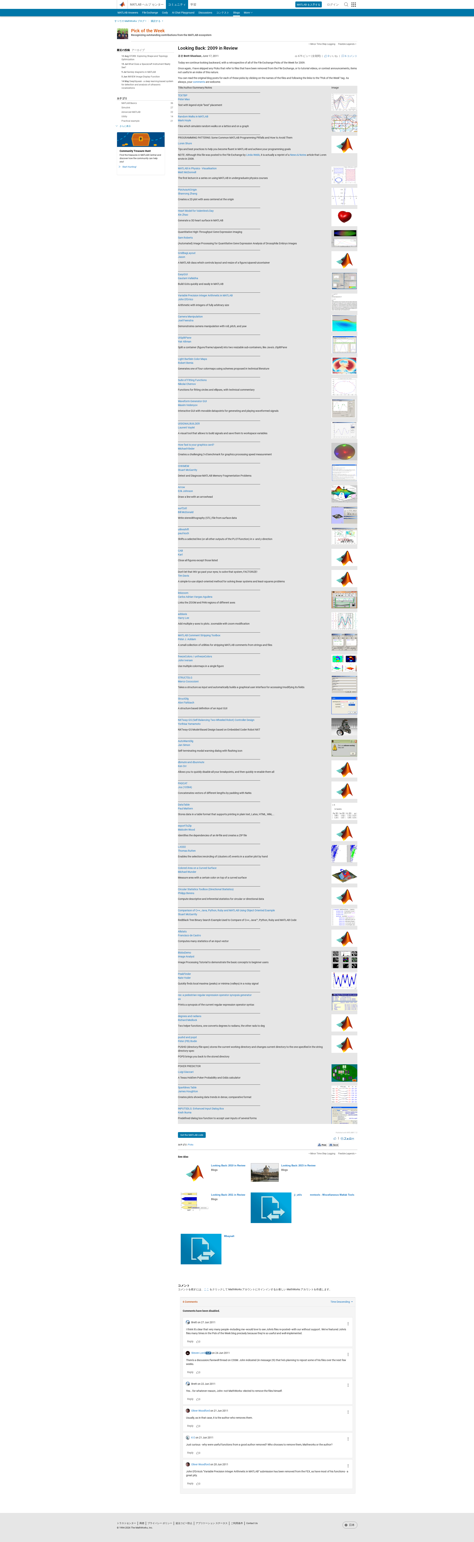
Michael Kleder (186, 448)
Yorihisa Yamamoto (189, 723)
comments (199, 81)
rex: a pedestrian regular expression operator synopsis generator (215, 995)
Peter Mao (184, 99)
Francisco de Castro (189, 935)
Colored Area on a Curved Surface (197, 867)
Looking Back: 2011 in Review (228, 1194)
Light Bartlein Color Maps (192, 358)
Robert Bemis (185, 362)
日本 (351, 1525)
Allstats (182, 931)
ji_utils (298, 1194)
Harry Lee (183, 617)
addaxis (182, 614)
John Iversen (185, 660)
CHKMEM (183, 466)
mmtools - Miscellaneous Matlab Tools (332, 1194)
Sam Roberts (185, 237)
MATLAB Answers (127, 12)
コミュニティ (177, 4)
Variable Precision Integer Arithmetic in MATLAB (205, 295)
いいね (332, 55)
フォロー (348, 1138)
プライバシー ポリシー (160, 1523)
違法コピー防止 (184, 1523)
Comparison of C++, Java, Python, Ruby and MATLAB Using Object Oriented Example (226, 910)
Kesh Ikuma (184, 1112)
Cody (165, 12)
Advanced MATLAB (147, 112)
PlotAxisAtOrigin (187, 189)
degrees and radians (189, 1016)
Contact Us (252, 1523)
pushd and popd (187, 1037)
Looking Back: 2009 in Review (208, 48)
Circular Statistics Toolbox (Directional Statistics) (206, 889)
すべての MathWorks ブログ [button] (129, 21)
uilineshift (183, 529)
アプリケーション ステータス (212, 1523)
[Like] (335, 1138)
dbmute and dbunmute (191, 762)
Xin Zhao (183, 214)
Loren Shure (185, 143)
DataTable (184, 804)
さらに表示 (125, 126)
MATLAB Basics (147, 103)
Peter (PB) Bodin (187, 1041)
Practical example (147, 121)
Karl (180, 554)
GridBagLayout (187, 253)
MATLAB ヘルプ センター (147, 4)
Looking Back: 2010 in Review (228, 1165)
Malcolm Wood (186, 829)
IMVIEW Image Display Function (144, 76)
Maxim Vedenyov (188, 405)
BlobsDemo (184, 952)
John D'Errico (185, 299)
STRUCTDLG (185, 677)
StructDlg (183, 698)
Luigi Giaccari (185, 1071)
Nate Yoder (184, 977)
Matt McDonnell (187, 172)
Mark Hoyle (184, 120)
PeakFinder (184, 973)
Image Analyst (186, 956)
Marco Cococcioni (188, 681)
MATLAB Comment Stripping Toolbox (199, 635)
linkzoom (183, 592)
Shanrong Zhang (187, 193)
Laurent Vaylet (186, 427)
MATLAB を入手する (308, 4)
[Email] (333, 1144)
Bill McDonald (185, 512)
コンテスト (222, 12)
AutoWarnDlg (185, 741)
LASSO (182, 846)
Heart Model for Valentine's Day (196, 210)
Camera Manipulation (190, 316)
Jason (181, 256)
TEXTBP (182, 95)
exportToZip (185, 825)
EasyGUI (183, 274)
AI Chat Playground (183, 12)
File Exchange (150, 12)
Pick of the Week (148, 30)
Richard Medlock (187, 1020)
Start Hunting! (129, 167)
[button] (346, 4)
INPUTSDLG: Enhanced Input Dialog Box (201, 1108)
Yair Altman (184, 341)
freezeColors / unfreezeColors (195, 656)
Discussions (205, 12)
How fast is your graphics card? (196, 444)
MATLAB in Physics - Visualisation (197, 168)
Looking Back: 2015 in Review (298, 1165)
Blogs (236, 12)
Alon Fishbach (186, 702)
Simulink (147, 107)
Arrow (181, 487)
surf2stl (182, 508)
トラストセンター (126, 1523)
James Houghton (188, 1091)
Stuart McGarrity (187, 469)
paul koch (183, 533)
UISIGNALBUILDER (189, 423)
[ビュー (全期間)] (296, 56)
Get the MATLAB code (191, 1135)
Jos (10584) (185, 787)
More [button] (247, 12)
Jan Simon (184, 744)
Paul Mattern (185, 808)
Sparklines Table (187, 1087)
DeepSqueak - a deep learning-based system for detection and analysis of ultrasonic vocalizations (147, 84)
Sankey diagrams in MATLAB (141, 72)
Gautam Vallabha (188, 278)
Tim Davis (183, 575)
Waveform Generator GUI (192, 401)
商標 (141, 1523)
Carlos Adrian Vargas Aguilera (195, 596)
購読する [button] (156, 21)
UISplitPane (184, 337)
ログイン (334, 6)
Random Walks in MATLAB (193, 116)
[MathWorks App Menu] (353, 4)
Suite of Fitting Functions (192, 380)
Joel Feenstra (185, 320)
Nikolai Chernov (187, 383)
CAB (180, 550)
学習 (193, 4)
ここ (206, 1289)
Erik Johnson (185, 491)
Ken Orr (182, 766)
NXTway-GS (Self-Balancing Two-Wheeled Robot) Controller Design (216, 719)
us (179, 998)
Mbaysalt (229, 1236)
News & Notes (298, 154)
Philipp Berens (186, 893)
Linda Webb (253, 154)
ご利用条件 (237, 1523)
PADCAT (182, 783)
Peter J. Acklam (187, 639)
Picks (190, 1144)
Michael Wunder (187, 871)
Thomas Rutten (187, 850)
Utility (147, 116)
